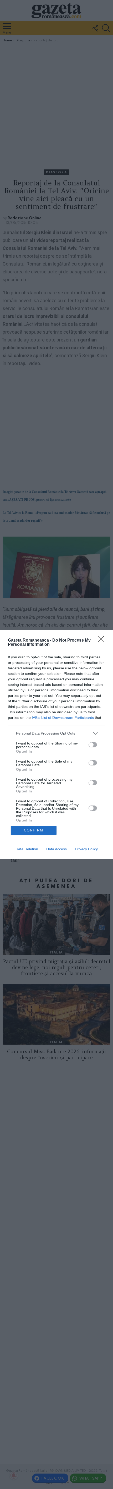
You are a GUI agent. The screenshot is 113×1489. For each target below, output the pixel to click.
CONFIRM (33, 830)
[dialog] (56, 744)
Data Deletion (27, 849)
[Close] (103, 641)
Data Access (56, 849)
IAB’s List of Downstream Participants (63, 717)
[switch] (93, 744)
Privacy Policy (86, 849)
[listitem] (56, 733)
